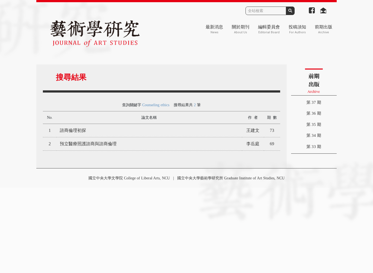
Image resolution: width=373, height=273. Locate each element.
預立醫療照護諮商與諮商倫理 (88, 143)
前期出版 (323, 29)
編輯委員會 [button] (269, 29)
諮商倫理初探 (73, 130)
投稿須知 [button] (297, 29)
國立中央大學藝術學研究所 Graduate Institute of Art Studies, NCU (231, 178)
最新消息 (214, 29)
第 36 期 (313, 113)
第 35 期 (313, 124)
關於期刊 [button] (240, 29)
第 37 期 (313, 102)
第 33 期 (313, 146)
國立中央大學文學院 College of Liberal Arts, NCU (129, 178)
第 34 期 (313, 135)
